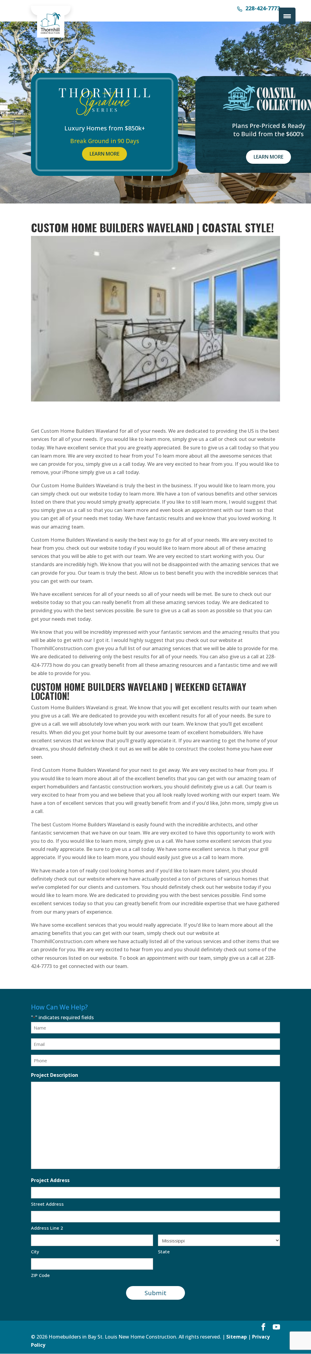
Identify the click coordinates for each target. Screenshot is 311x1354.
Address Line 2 (47, 1228)
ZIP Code (40, 1275)
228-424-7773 (262, 9)
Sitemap (236, 1336)
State (164, 1251)
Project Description (54, 1075)
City (35, 1251)
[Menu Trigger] (287, 16)
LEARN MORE (104, 153)
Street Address (47, 1204)
